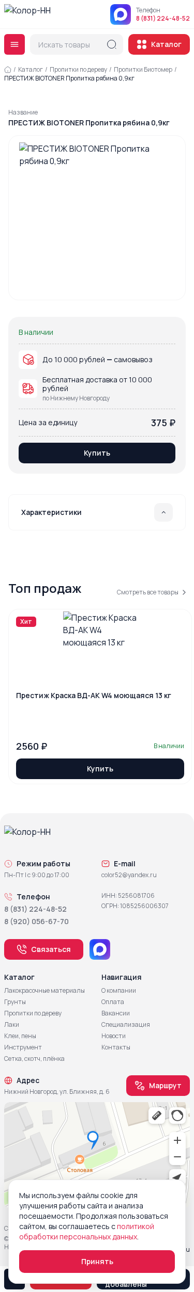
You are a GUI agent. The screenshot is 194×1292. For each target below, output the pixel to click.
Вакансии (115, 1013)
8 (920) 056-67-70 (36, 921)
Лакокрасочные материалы (44, 991)
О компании (118, 991)
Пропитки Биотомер (143, 69)
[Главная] (7, 69)
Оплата (112, 1002)
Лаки (11, 1025)
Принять (97, 1261)
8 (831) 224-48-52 (163, 18)
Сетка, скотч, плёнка (34, 1059)
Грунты (15, 1002)
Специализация (125, 1025)
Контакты (115, 1047)
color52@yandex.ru (129, 875)
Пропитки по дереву (78, 69)
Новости (113, 1036)
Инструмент (23, 1047)
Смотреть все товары (147, 592)
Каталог (166, 44)
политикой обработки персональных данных (86, 1231)
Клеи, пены (20, 1036)
